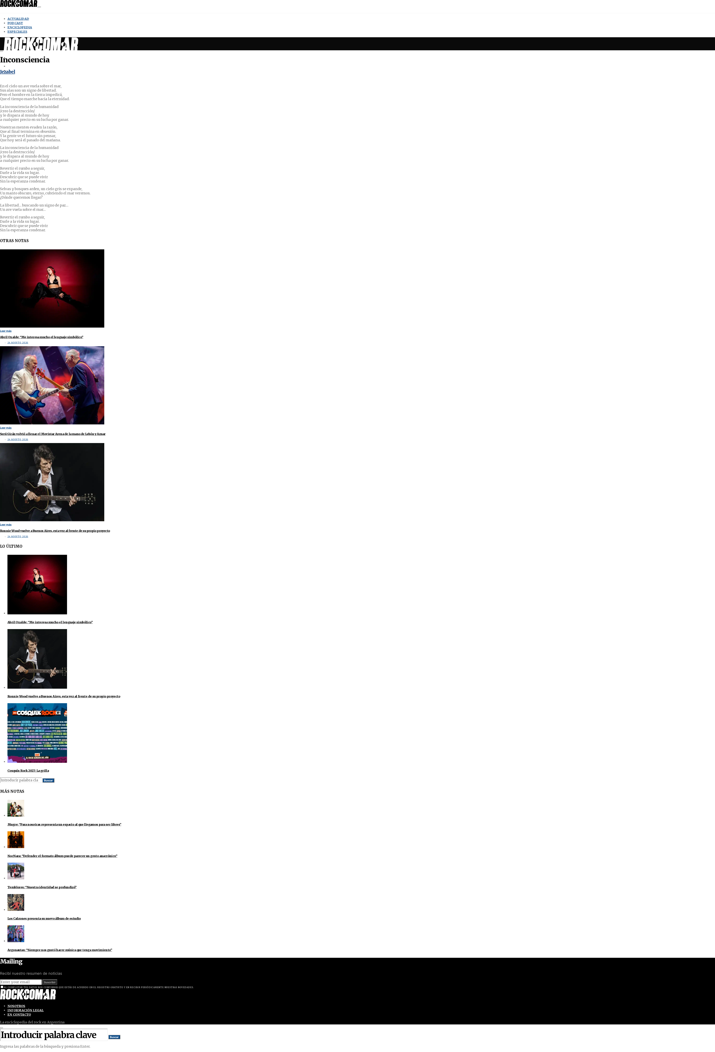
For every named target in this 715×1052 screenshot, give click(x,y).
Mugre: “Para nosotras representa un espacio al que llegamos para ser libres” (64, 824)
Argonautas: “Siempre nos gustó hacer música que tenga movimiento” (59, 950)
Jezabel (7, 72)
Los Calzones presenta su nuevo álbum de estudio (44, 918)
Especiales (17, 32)
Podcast (15, 23)
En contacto (19, 1014)
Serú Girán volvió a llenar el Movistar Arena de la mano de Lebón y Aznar (52, 434)
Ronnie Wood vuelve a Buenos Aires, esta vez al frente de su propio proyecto (55, 531)
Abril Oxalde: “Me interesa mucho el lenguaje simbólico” (41, 337)
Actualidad (18, 19)
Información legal (25, 1010)
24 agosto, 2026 (17, 342)
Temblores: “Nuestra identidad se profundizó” (42, 887)
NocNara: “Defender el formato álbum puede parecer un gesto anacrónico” (62, 856)
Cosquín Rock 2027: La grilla (28, 770)
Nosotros (16, 1006)
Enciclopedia (19, 27)
